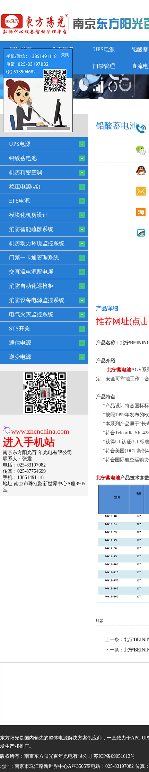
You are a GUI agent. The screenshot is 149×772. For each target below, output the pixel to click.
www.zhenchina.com (40, 431)
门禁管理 (104, 66)
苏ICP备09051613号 (114, 756)
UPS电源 (104, 49)
